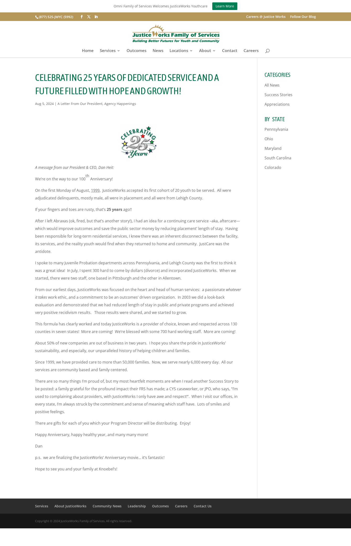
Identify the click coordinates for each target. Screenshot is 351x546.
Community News (107, 506)
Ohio (269, 138)
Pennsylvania (276, 129)
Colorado (273, 167)
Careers (251, 51)
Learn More (225, 6)
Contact (229, 51)
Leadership (137, 506)
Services (108, 51)
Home (88, 51)
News (158, 51)
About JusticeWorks (70, 506)
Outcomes (136, 51)
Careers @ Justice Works (266, 17)
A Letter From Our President (80, 103)
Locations (179, 51)
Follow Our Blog (303, 17)
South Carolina (278, 158)
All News (272, 85)
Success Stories (278, 94)
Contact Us (203, 506)
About (205, 51)
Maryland (273, 148)
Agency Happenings (120, 103)
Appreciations (277, 104)
